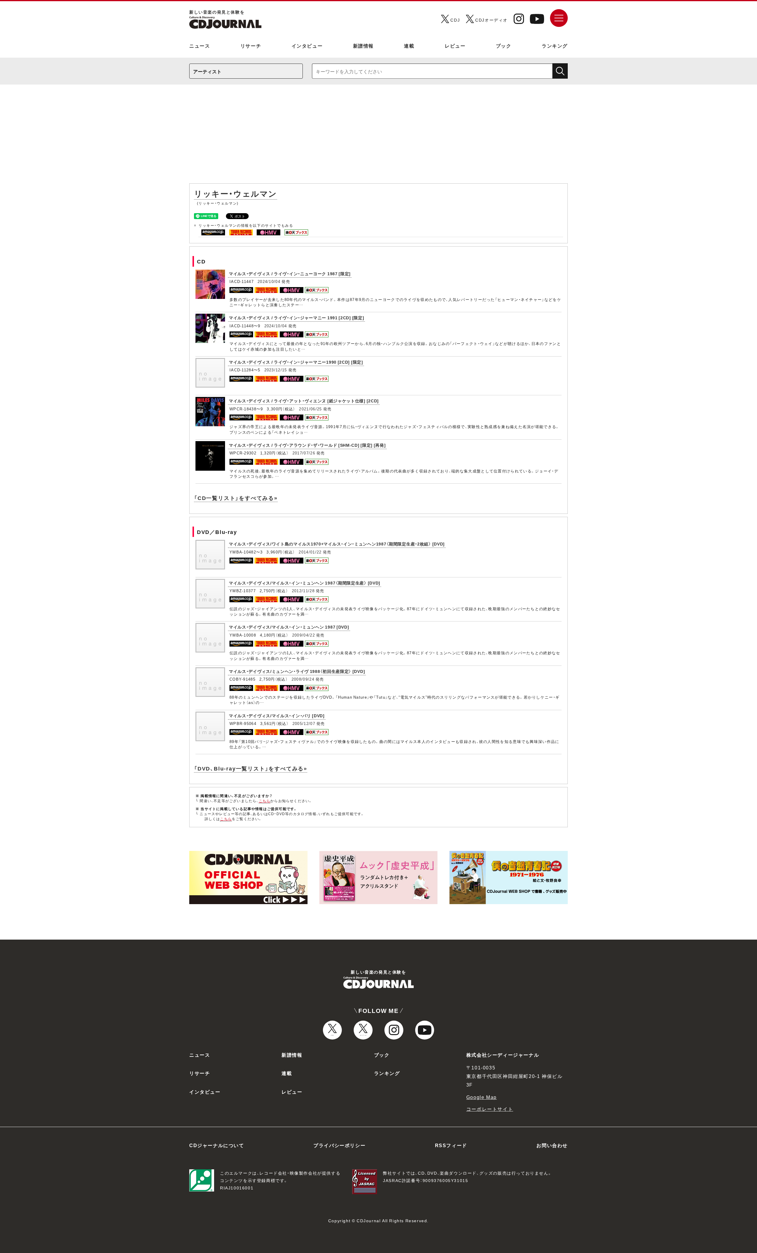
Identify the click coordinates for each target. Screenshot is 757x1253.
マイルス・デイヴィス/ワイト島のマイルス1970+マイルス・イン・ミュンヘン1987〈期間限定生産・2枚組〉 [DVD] (337, 544)
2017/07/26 (303, 453)
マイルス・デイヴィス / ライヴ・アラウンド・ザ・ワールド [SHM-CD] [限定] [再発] (307, 445)
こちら (265, 800)
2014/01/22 (310, 552)
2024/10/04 (269, 281)
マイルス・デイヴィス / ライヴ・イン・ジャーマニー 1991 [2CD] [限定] (296, 317)
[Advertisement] (378, 136)
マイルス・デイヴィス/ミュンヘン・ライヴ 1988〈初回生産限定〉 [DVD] (297, 671)
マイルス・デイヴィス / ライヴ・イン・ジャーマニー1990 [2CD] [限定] (296, 362)
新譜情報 (363, 45)
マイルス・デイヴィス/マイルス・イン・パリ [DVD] (277, 715)
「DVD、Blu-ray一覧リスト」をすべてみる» (250, 768)
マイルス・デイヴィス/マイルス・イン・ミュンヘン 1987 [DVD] (289, 627)
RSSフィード (451, 1145)
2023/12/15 (275, 370)
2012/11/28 (303, 590)
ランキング (555, 45)
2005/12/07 (303, 723)
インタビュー (307, 45)
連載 (409, 45)
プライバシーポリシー (339, 1145)
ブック (504, 45)
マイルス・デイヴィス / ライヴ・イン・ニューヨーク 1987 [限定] (290, 273)
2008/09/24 (303, 679)
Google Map (481, 1096)
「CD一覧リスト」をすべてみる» (236, 498)
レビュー (455, 45)
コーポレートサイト (489, 1108)
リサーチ (250, 45)
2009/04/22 (303, 635)
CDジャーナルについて (216, 1145)
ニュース (199, 45)
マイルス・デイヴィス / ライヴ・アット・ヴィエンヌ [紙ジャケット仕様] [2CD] (304, 401)
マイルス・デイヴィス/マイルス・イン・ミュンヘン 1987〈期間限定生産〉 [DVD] (304, 583)
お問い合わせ (552, 1145)
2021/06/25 (310, 409)
